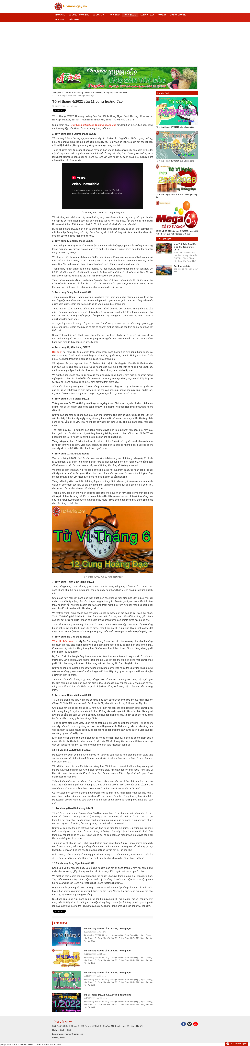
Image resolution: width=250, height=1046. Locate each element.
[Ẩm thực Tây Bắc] (125, 77)
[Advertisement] (125, 44)
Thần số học (74, 20)
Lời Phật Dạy (147, 15)
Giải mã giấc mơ (178, 15)
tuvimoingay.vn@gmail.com (70, 1034)
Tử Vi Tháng (130, 15)
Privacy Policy (58, 1037)
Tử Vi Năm (59, 20)
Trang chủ (59, 15)
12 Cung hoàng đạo (79, 15)
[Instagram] (190, 1023)
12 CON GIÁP (99, 15)
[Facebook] (184, 1023)
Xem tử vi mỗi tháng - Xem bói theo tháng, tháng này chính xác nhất (95, 93)
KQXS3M (162, 15)
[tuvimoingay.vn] (70, 6)
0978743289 (65, 1030)
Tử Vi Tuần (114, 15)
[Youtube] (195, 1023)
